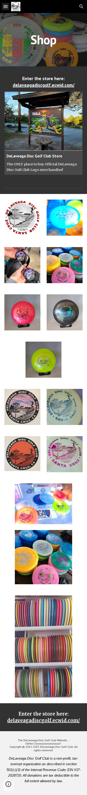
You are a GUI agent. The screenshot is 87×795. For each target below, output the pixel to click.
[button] (5, 6)
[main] (43, 40)
